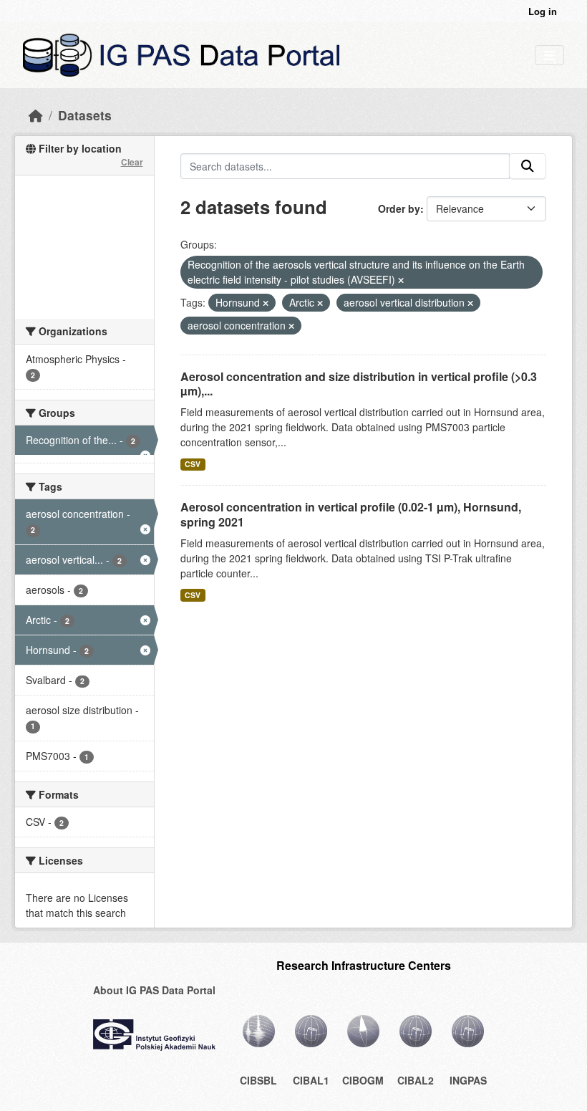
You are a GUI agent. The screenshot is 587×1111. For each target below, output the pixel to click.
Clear (132, 161)
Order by (399, 208)
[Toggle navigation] (549, 55)
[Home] (36, 115)
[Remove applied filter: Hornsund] (265, 303)
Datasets (85, 115)
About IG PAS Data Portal (154, 990)
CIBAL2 (415, 1080)
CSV (192, 463)
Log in (542, 11)
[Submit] (527, 166)
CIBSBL (258, 1080)
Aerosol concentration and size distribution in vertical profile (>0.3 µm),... (358, 384)
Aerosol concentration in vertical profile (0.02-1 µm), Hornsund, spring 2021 (350, 514)
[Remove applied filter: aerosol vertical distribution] (470, 303)
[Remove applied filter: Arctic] (320, 303)
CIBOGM (363, 1080)
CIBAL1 (311, 1080)
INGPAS (468, 1080)
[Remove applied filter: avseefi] (401, 280)
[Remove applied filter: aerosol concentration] (291, 326)
